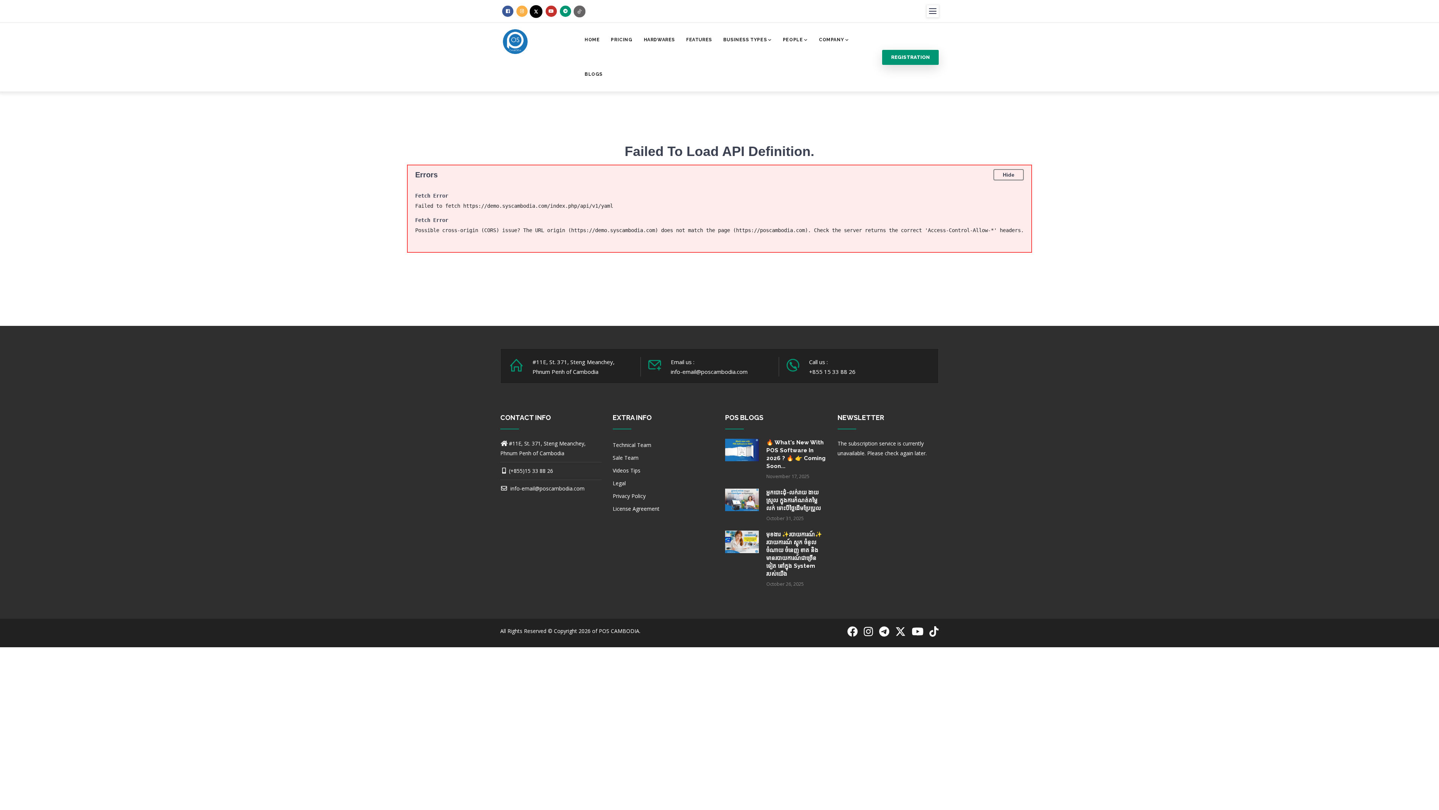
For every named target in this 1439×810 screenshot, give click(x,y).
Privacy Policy (629, 496)
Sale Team (626, 457)
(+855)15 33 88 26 (531, 470)
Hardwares (659, 39)
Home (592, 39)
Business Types (745, 39)
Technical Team (632, 444)
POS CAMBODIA (619, 630)
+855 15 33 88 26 (832, 371)
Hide (1008, 175)
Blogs (594, 74)
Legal (619, 483)
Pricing (621, 39)
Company (831, 39)
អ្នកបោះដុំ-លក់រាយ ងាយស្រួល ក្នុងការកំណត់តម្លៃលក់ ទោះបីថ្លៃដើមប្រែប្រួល (793, 500)
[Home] (515, 40)
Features (699, 39)
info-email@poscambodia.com (547, 488)
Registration (910, 57)
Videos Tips (626, 470)
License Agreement (636, 508)
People (793, 39)
